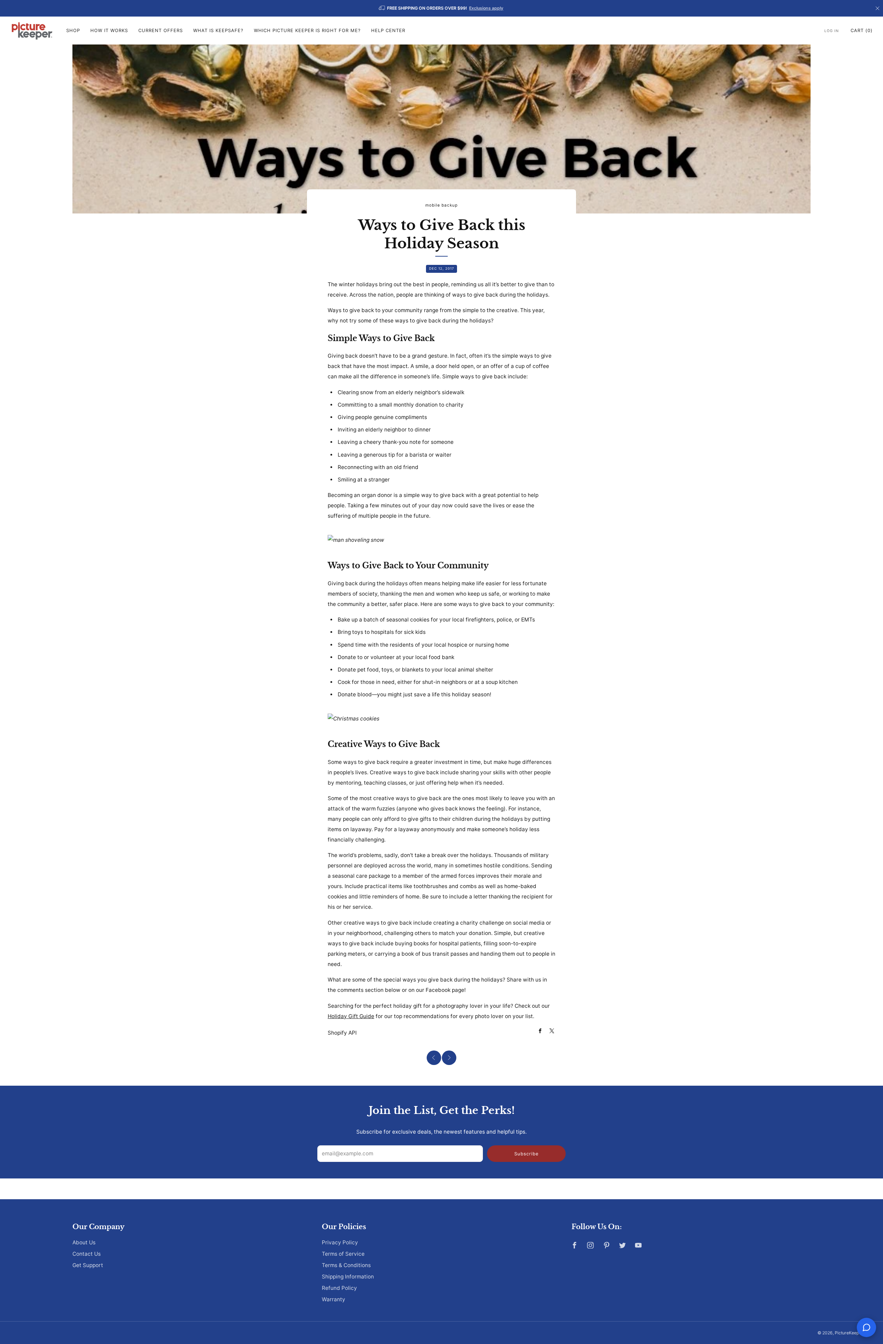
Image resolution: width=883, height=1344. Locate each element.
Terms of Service (343, 1254)
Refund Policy (339, 1288)
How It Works (109, 30)
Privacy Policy (340, 1242)
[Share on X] (552, 1031)
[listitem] (441, 8)
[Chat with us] (866, 1327)
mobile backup (441, 205)
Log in (831, 31)
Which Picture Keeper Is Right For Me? (307, 30)
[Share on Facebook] (540, 1031)
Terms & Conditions (346, 1265)
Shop (73, 30)
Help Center (388, 30)
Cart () (862, 30)
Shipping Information (348, 1276)
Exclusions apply (486, 8)
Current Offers (160, 30)
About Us (84, 1242)
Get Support (87, 1265)
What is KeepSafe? (218, 30)
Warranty (333, 1299)
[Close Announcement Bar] (877, 8)
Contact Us (86, 1254)
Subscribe (526, 1153)
